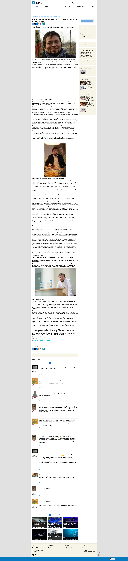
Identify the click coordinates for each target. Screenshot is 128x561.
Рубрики (35, 551)
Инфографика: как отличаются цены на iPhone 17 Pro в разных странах (88, 29)
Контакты (51, 547)
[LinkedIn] (44, 24)
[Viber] (40, 24)
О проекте (35, 547)
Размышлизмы (39, 338)
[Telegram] (33, 24)
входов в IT (34, 108)
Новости (46, 6)
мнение (48, 340)
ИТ (44, 340)
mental (33, 477)
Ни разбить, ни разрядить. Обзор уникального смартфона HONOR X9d (90, 104)
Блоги (57, 6)
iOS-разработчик (53, 26)
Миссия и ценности (37, 548)
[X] (35, 24)
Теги (34, 553)
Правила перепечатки (38, 550)
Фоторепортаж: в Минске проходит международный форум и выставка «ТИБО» (54, 526)
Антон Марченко (41, 26)
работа (36, 340)
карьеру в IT (41, 59)
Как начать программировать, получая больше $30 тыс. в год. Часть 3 (86, 60)
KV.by (38, 2)
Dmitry (33, 410)
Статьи (36, 6)
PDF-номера (36, 555)
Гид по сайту (84, 547)
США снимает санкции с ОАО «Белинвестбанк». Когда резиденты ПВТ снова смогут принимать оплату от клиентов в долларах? (55, 536)
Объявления (80, 6)
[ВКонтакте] (37, 24)
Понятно (112, 558)
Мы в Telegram (87, 20)
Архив (34, 554)
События (67, 6)
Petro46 (33, 370)
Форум (92, 6)
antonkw (34, 397)
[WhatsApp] (42, 24)
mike (33, 384)
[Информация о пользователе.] (35, 367)
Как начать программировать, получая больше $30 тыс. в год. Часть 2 (86, 56)
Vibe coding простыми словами (39, 539)
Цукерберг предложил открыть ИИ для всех (90, 71)
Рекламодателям (69, 547)
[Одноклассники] (38, 24)
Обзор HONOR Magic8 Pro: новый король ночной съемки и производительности (90, 98)
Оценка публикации (37, 342)
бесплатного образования (54, 321)
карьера (41, 340)
